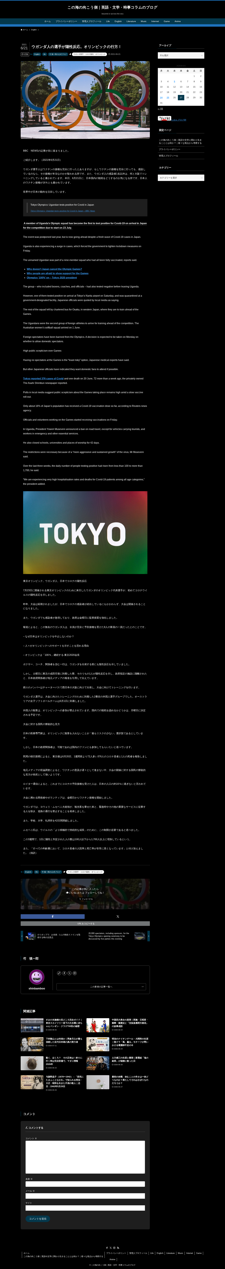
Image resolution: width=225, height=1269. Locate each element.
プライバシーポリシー (169, 149)
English (37, 54)
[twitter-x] (69, 973)
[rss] (118, 1247)
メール (30, 1191)
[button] (53, 916)
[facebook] (64, 973)
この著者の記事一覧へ (101, 986)
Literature (170, 1253)
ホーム (27, 1253)
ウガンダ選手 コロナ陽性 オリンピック (89, 54)
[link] (59, 973)
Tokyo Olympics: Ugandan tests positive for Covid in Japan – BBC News (62, 211)
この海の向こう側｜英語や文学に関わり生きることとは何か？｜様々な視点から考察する (180, 141)
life (45, 54)
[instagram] (75, 973)
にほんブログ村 (178, 120)
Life (152, 1253)
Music (180, 1253)
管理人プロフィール (168, 155)
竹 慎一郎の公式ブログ (58, 54)
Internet (189, 1253)
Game (199, 1253)
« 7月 (160, 108)
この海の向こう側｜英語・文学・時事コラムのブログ (113, 7)
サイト (29, 1203)
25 (168, 97)
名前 (29, 1179)
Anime (112, 1259)
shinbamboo (37, 988)
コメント (31, 1138)
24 (161, 97)
